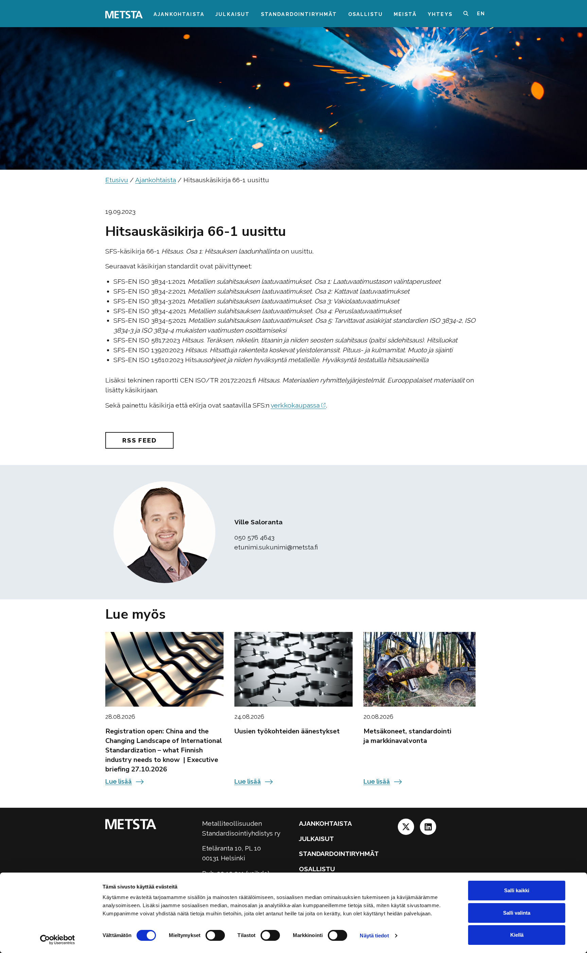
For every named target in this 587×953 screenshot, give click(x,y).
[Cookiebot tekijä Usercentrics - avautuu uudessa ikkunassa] (57, 940)
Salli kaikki (516, 890)
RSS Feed (139, 440)
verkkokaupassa (295, 405)
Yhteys (440, 14)
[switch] (215, 935)
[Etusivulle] (124, 14)
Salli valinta (516, 913)
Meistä (405, 14)
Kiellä (516, 935)
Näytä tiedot (374, 935)
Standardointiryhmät (299, 14)
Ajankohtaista (179, 14)
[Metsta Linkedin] (428, 829)
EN (481, 13)
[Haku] (470, 13)
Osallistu (365, 14)
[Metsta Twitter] (407, 829)
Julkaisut (232, 14)
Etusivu (116, 180)
